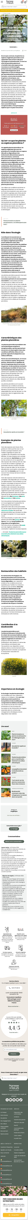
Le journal (16, 1147)
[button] (22, 2)
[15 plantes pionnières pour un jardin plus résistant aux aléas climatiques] (6, 759)
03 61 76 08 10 (15, 988)
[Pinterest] (14, 1100)
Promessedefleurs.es (6, 1170)
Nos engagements (6, 1121)
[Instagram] (7, 1100)
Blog (13, 731)
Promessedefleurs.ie (6, 1161)
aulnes (18, 498)
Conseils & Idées (18, 1150)
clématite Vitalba (7, 510)
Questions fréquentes (7, 1147)
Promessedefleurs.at (6, 1179)
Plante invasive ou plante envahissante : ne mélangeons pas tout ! (14, 222)
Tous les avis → (14, 1032)
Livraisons (16, 1117)
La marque (3, 1112)
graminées (7, 498)
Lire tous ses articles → (14, 815)
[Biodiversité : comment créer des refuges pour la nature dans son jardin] (6, 793)
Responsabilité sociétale (4, 1127)
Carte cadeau (18, 1135)
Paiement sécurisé (19, 1122)
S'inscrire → (14, 1054)
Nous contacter (5, 1153)
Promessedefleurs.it (6, 1174)
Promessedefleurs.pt (6, 1183)
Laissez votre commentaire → (14, 841)
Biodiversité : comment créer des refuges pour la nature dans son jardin (19, 794)
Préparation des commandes (18, 1113)
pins (23, 496)
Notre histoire (4, 1115)
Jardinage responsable (17, 788)
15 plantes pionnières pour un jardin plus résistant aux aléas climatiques (19, 760)
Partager (15, 829)
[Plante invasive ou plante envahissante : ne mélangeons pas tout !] (6, 736)
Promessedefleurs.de (6, 1166)
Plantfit (16, 1125)
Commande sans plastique (18, 1129)
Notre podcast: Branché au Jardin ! (19, 1160)
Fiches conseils (6, 13)
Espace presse (4, 1134)
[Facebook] (11, 1100)
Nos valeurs (4, 1124)
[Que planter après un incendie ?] (6, 747)
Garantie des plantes (19, 1119)
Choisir (3, 16)
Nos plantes (4, 1118)
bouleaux (15, 496)
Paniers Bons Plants (19, 1132)
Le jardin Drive (17, 1138)
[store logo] (9, 2)
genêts (17, 520)
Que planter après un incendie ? (13, 432)
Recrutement (4, 1131)
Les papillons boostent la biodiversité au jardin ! (19, 771)
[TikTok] (21, 1100)
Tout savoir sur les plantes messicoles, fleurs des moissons (18, 782)
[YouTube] (17, 1100)
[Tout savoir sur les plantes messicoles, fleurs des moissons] (6, 781)
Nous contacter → (14, 1006)
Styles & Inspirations (19, 1153)
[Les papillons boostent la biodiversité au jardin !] (6, 770)
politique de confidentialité (13, 1059)
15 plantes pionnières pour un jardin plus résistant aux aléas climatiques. (13, 534)
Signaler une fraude (6, 1150)
